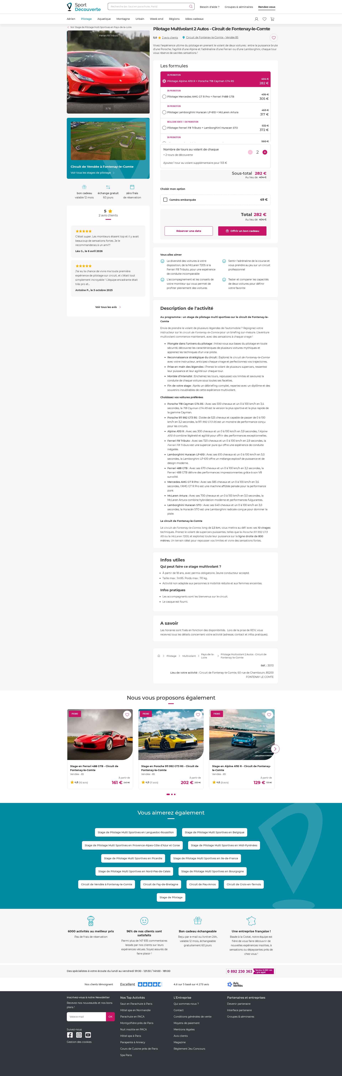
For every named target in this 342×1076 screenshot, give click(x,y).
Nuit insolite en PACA (133, 1029)
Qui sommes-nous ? (186, 1003)
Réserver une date (188, 231)
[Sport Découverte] (84, 7)
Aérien (71, 18)
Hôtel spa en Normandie (135, 1010)
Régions (174, 18)
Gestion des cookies (79, 1042)
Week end (156, 18)
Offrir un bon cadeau (244, 231)
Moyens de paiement (187, 1023)
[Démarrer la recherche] (191, 6)
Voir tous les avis (106, 307)
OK (110, 1016)
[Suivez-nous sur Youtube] (88, 1035)
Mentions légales (184, 1029)
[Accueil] (158, 655)
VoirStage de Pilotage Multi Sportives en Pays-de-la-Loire (100, 27)
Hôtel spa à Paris (130, 1036)
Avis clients (181, 1036)
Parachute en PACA (132, 1016)
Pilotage (86, 18)
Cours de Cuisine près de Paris (139, 1048)
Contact (179, 1010)
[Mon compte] (256, 19)
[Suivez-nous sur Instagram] (79, 1035)
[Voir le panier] (272, 19)
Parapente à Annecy (132, 1042)
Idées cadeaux (194, 18)
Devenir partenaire (238, 1003)
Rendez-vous (266, 7)
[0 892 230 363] (233, 971)
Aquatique (104, 18)
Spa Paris (126, 1055)
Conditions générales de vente (192, 1016)
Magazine (180, 1042)
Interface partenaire (239, 1010)
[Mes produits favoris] (264, 19)
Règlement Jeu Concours (189, 1048)
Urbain (140, 18)
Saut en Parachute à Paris (136, 1003)
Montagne (123, 18)
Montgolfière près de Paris (136, 1023)
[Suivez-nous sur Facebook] (70, 1035)
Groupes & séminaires (239, 7)
